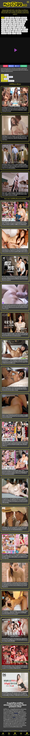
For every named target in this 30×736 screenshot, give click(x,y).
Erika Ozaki (24, 31)
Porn (14, 717)
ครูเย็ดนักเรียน (9, 29)
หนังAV (9, 27)
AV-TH (14, 33)
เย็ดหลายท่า (17, 17)
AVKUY (9, 33)
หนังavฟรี (10, 23)
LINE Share (23, 66)
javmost (25, 29)
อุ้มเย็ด (21, 19)
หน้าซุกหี (23, 21)
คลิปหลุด (16, 713)
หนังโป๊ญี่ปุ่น (10, 77)
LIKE (6, 66)
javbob (3, 31)
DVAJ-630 (4, 33)
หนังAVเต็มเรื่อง (13, 25)
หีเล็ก (3, 21)
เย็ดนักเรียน (24, 17)
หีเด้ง (7, 21)
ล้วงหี (14, 27)
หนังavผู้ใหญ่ (15, 23)
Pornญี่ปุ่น (9, 31)
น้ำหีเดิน (23, 27)
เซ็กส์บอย (6, 79)
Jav (13, 31)
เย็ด (13, 19)
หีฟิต (10, 21)
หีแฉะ (26, 19)
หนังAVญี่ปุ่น (4, 27)
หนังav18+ (22, 23)
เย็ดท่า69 (9, 19)
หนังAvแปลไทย (5, 25)
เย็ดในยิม (12, 17)
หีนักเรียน (18, 21)
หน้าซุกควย (4, 23)
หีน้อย (14, 21)
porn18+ (20, 29)
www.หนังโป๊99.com (15, 731)
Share (11, 66)
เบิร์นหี (17, 19)
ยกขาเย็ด (18, 27)
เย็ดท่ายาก (4, 19)
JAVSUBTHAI (18, 31)
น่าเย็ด (3, 29)
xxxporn (15, 29)
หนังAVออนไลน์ (20, 25)
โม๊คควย (6, 17)
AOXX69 (19, 33)
